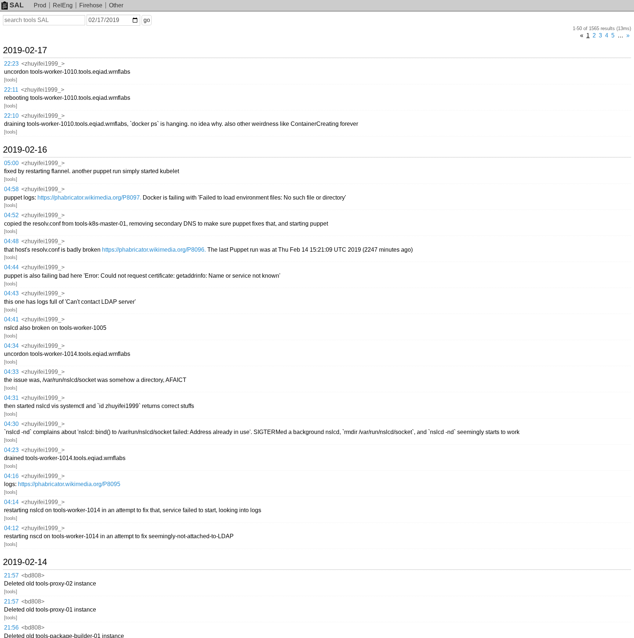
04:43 (11, 293)
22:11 (11, 90)
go (146, 20)
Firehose (90, 5)
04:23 (11, 450)
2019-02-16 (25, 150)
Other (116, 5)
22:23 (11, 64)
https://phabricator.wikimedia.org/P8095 (69, 484)
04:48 (11, 241)
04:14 (11, 502)
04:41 (11, 319)
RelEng (63, 5)
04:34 (11, 346)
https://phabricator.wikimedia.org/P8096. (154, 250)
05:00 (11, 163)
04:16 (11, 476)
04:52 (11, 215)
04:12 (11, 528)
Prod (40, 5)
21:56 (11, 627)
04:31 (11, 398)
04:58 (11, 189)
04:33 (11, 372)
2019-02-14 (25, 562)
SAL (17, 5)
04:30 (11, 424)
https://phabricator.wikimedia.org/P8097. (89, 197)
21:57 (11, 575)
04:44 (11, 267)
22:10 (11, 116)
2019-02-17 (25, 50)
